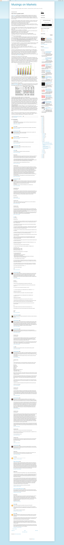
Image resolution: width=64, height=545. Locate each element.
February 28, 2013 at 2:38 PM (17, 492)
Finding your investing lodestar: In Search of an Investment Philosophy (48, 96)
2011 (42, 154)
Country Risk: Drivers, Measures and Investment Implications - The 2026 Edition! (48, 77)
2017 (42, 127)
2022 (42, 121)
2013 (42, 131)
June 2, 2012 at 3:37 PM (16, 332)
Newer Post (13, 530)
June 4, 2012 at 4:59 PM (16, 395)
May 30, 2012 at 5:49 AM (16, 128)
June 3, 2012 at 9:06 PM (16, 385)
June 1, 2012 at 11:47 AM (16, 278)
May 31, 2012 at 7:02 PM (16, 214)
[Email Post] (23, 116)
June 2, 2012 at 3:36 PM (16, 326)
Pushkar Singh (15, 136)
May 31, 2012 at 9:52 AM (16, 198)
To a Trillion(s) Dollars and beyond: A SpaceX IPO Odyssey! (48, 83)
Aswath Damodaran (16, 145)
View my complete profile (44, 44)
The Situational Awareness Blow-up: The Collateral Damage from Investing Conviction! (48, 58)
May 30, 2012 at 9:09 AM (16, 138)
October (43, 135)
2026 (42, 117)
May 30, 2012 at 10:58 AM (16, 152)
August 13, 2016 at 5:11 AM (16, 501)
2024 (42, 119)
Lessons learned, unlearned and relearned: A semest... (46, 148)
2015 (42, 129)
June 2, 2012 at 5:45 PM (16, 344)
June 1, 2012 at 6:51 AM (16, 269)
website (14, 150)
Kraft (15, 84)
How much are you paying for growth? (47, 143)
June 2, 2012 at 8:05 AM (16, 312)
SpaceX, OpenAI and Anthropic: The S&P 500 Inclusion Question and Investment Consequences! (48, 90)
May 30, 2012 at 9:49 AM (16, 143)
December (43, 133)
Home (25, 530)
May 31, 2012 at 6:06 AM (16, 163)
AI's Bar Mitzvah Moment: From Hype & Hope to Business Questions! (48, 52)
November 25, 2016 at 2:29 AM (17, 527)
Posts (43, 29)
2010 (42, 155)
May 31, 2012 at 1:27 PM (16, 203)
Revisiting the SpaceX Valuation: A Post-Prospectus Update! (48, 71)
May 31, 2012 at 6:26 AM (16, 176)
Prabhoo (14, 126)
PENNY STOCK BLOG (16, 461)
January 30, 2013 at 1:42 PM (17, 486)
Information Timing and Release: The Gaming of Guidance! (48, 65)
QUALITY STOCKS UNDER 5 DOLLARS (18, 488)
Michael (14, 504)
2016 (42, 128)
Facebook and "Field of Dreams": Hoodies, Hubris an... (46, 146)
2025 (42, 118)
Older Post (36, 530)
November (43, 134)
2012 (42, 132)
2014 (42, 130)
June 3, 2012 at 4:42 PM (16, 357)
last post (14, 15)
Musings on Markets (23, 4)
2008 (42, 157)
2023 (42, 120)
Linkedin (20, 84)
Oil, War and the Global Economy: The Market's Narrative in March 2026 (48, 102)
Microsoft (12, 84)
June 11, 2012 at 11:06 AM (16, 454)
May (43, 141)
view (14, 346)
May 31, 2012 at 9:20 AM (16, 185)
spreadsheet (19, 54)
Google (17, 84)
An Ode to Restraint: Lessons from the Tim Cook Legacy (48, 108)
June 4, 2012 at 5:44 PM (16, 408)
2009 (42, 156)
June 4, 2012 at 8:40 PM (16, 426)
